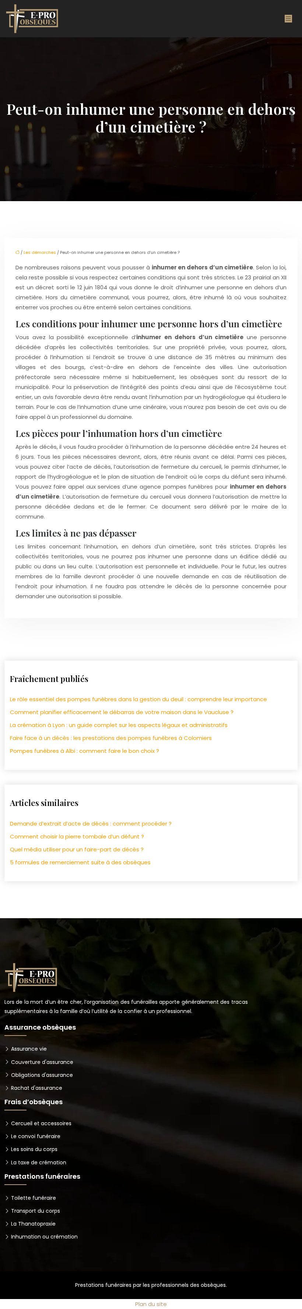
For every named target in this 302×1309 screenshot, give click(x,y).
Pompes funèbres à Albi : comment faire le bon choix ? (84, 751)
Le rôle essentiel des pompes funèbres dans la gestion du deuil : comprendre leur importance (138, 699)
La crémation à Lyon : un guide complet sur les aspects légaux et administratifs (119, 725)
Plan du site (151, 1304)
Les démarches (40, 252)
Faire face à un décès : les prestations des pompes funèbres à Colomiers (111, 738)
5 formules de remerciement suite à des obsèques (80, 862)
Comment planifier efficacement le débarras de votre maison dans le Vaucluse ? (121, 712)
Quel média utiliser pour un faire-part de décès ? (77, 849)
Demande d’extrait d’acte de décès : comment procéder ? (91, 823)
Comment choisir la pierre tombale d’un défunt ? (77, 836)
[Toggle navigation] (288, 18)
